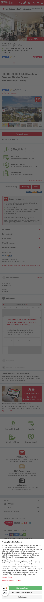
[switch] (5, 593)
